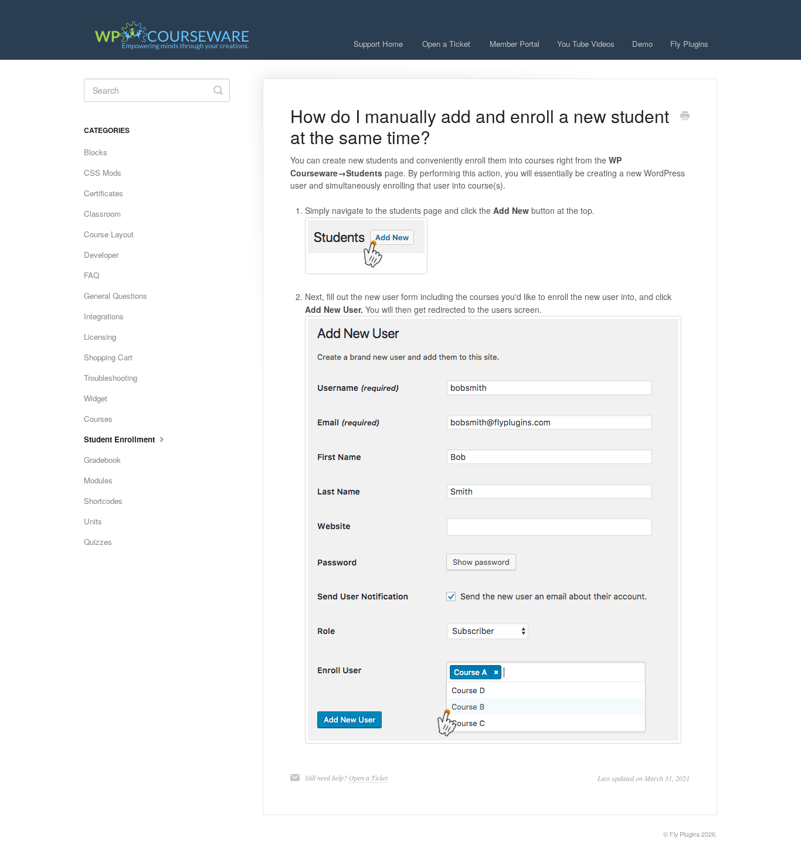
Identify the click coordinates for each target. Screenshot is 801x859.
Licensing (100, 336)
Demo (642, 43)
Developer (101, 254)
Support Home (378, 43)
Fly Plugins (689, 43)
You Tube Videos (586, 43)
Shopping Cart (108, 357)
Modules (98, 480)
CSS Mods (102, 172)
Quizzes (98, 541)
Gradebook (102, 459)
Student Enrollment (120, 439)
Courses (98, 418)
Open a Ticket (446, 43)
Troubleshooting (110, 377)
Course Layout (109, 234)
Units (93, 521)
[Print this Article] (685, 116)
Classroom (102, 213)
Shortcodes (103, 500)
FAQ (91, 275)
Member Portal (514, 43)
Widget (95, 398)
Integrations (104, 316)
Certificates (103, 193)
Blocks (95, 152)
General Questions (115, 295)
